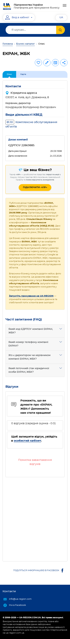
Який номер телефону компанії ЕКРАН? (28, 344)
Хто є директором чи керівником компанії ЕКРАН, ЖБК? (29, 357)
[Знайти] (60, 30)
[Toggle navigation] (65, 5)
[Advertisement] (35, 517)
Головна (8, 44)
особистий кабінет (27, 440)
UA (61, 17)
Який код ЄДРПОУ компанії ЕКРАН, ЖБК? (30, 331)
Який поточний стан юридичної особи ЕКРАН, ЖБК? (28, 370)
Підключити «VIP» (35, 187)
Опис (9, 74)
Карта (23, 74)
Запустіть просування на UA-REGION (31, 296)
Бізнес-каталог (25, 44)
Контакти (9, 591)
